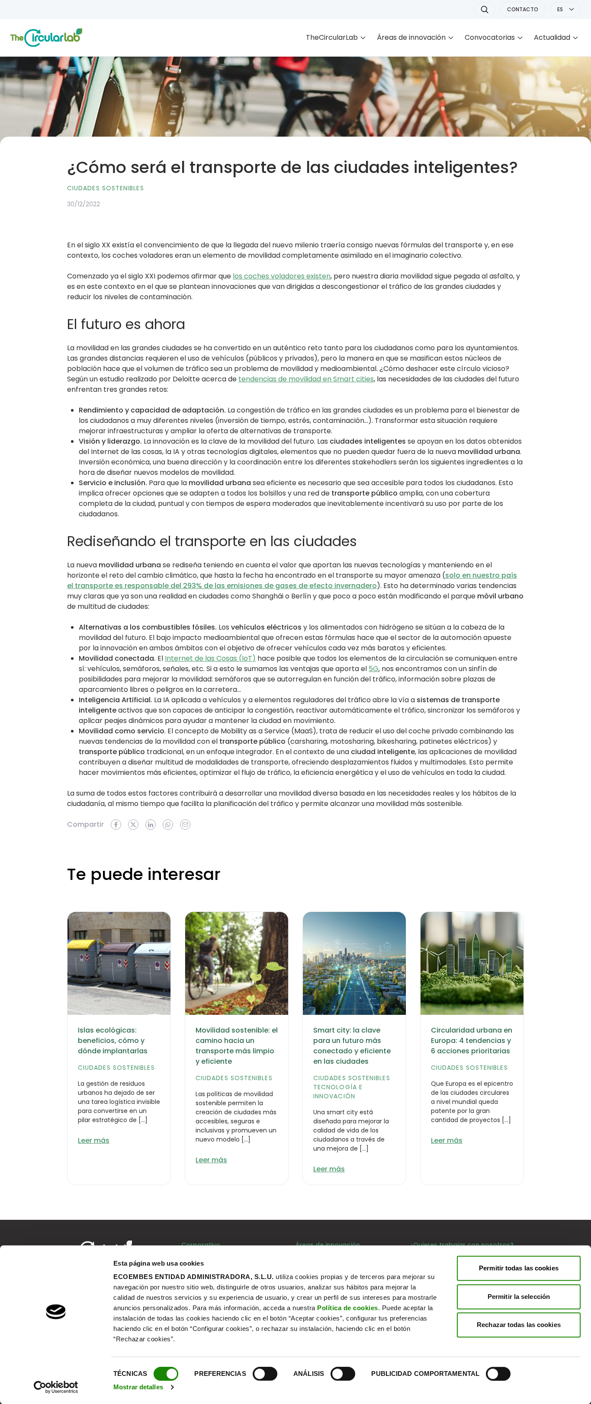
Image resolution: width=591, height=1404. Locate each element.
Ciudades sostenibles (105, 188)
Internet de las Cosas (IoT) (210, 658)
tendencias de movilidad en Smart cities (306, 379)
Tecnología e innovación (338, 1091)
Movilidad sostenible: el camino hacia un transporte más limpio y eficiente (237, 1045)
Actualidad (552, 37)
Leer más (93, 1140)
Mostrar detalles (138, 1387)
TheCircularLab (332, 37)
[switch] (265, 1374)
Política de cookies (347, 1307)
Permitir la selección (519, 1296)
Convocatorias (490, 37)
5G (374, 669)
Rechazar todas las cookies (519, 1324)
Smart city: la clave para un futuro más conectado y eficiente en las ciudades (352, 1045)
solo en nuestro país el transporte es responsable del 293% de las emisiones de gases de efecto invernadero (292, 580)
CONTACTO (522, 9)
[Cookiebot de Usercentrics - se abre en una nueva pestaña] (56, 1387)
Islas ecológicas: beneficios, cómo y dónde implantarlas (113, 1040)
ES (560, 9)
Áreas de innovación (411, 37)
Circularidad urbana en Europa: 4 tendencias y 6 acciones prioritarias (471, 1040)
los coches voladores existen (282, 276)
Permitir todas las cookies (519, 1268)
